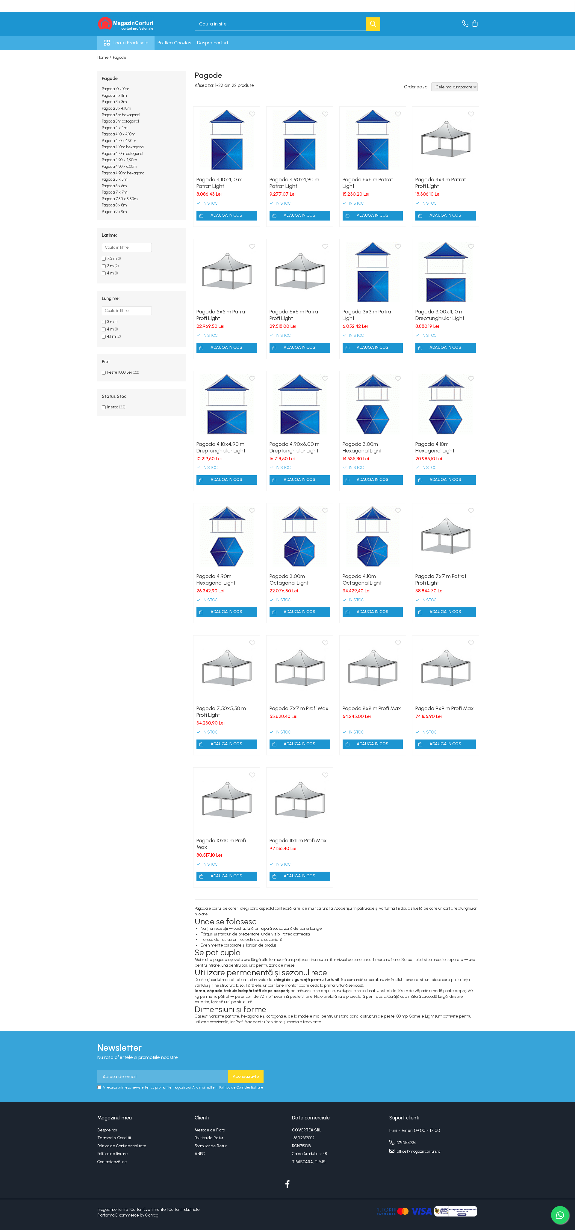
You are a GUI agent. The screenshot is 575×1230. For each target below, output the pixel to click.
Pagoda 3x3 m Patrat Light (368, 315)
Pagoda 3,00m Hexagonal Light (362, 447)
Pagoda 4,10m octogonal (122, 153)
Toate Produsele (130, 43)
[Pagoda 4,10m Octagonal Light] (373, 536)
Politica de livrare (112, 1153)
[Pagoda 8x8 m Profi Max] (373, 669)
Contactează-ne (112, 1162)
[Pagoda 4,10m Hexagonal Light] (445, 404)
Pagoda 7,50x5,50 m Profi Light (221, 711)
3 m (110, 266)
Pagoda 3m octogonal (120, 121)
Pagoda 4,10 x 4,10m (118, 134)
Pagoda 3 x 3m (114, 101)
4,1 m (111, 336)
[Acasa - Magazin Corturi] (127, 23)
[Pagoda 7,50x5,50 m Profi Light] (226, 669)
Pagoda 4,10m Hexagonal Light (435, 447)
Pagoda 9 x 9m (114, 211)
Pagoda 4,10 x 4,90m (119, 140)
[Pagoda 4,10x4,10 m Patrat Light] (226, 140)
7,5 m (112, 258)
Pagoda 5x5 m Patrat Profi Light (221, 315)
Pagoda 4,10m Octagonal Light (362, 579)
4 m (110, 273)
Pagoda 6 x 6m (114, 186)
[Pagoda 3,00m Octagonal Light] (300, 536)
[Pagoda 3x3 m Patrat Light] (373, 272)
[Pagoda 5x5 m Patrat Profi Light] (226, 272)
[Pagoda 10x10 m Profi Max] (226, 801)
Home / (104, 57)
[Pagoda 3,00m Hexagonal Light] (373, 404)
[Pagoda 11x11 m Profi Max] (300, 801)
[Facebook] (287, 1184)
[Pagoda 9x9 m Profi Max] (445, 669)
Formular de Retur (211, 1146)
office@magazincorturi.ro (418, 1151)
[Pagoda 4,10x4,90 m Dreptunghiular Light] (226, 404)
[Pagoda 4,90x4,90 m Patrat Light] (300, 140)
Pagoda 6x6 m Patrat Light (368, 182)
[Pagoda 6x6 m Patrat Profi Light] (300, 272)
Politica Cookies (174, 43)
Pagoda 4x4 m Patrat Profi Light (440, 182)
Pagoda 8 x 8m (114, 205)
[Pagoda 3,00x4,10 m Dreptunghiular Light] (445, 272)
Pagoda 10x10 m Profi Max (221, 843)
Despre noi (107, 1130)
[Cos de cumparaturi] (474, 24)
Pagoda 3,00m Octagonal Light (289, 579)
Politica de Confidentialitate (241, 1087)
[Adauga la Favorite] (252, 114)
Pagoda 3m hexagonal (121, 115)
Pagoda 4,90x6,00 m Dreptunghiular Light (295, 447)
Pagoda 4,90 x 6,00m (119, 166)
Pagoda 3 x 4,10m (116, 108)
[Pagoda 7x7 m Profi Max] (300, 669)
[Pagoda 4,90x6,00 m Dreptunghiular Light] (300, 404)
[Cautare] (373, 24)
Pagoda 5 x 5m (114, 179)
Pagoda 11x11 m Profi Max (298, 840)
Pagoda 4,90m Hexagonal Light (216, 579)
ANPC (200, 1153)
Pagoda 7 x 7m (114, 192)
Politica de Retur (209, 1138)
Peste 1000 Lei (119, 372)
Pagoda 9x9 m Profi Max (444, 708)
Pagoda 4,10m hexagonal (123, 147)
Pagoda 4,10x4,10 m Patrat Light (219, 182)
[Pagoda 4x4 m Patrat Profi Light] (445, 140)
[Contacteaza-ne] (465, 24)
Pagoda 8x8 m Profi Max (372, 708)
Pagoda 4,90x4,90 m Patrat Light (294, 182)
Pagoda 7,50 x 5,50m (119, 199)
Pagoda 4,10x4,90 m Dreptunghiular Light (221, 447)
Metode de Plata (210, 1130)
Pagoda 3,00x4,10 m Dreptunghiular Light (439, 315)
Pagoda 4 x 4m (114, 128)
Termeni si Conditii (114, 1138)
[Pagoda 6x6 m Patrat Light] (373, 140)
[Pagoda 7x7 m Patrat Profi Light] (445, 536)
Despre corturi (212, 43)
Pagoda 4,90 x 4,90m (119, 160)
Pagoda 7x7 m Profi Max (299, 708)
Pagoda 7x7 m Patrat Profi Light (441, 579)
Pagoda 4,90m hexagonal (123, 173)
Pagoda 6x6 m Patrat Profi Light (295, 315)
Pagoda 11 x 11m (114, 95)
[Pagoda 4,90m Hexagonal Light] (226, 536)
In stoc (112, 407)
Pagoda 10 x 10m (115, 89)
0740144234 (406, 1143)
